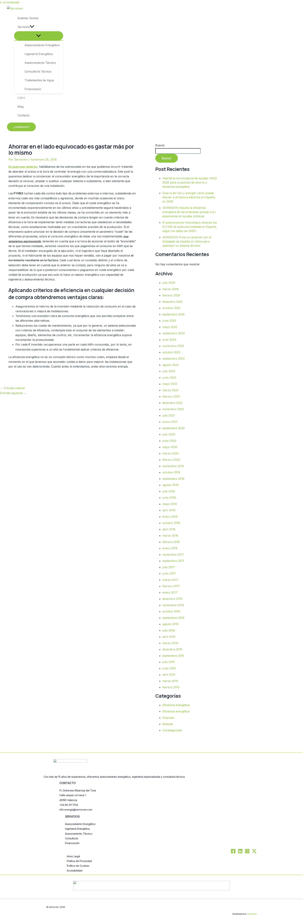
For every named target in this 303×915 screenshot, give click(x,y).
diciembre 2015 (172, 649)
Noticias (167, 724)
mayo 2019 (169, 504)
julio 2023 (168, 371)
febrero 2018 (171, 542)
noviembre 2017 (173, 554)
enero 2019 (169, 516)
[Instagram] (247, 852)
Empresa (168, 717)
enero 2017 (169, 592)
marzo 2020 (170, 453)
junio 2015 (169, 668)
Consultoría (71, 838)
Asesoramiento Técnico (78, 833)
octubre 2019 (171, 472)
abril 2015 (168, 674)
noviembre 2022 (173, 409)
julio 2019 (168, 491)
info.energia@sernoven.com (75, 809)
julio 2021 (168, 415)
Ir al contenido (9, 2)
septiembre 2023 (173, 358)
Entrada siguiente (13, 393)
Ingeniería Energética (77, 828)
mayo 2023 (169, 384)
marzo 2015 (170, 681)
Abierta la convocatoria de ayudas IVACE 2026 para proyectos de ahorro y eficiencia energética (189, 182)
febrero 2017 (171, 586)
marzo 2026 (170, 289)
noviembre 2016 (173, 605)
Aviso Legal (73, 856)
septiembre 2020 (173, 428)
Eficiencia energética (176, 705)
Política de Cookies (78, 865)
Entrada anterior (12, 388)
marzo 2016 (170, 643)
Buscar (160, 145)
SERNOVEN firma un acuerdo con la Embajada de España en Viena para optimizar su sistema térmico (186, 241)
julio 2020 (168, 434)
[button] (32, 26)
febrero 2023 (171, 396)
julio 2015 (168, 662)
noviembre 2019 (173, 466)
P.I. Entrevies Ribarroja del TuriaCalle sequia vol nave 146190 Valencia (77, 795)
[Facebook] (233, 852)
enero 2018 (169, 548)
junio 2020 (169, 440)
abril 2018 (168, 529)
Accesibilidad (74, 870)
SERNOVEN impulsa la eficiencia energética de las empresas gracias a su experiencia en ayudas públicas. (189, 212)
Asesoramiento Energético (80, 823)
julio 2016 (168, 630)
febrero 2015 (171, 687)
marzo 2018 (170, 535)
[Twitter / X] (254, 852)
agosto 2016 (170, 624)
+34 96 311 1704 (68, 804)
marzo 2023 (170, 390)
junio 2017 (169, 573)
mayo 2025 (169, 327)
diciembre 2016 (172, 599)
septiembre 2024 (173, 333)
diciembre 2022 (172, 403)
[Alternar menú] (38, 35)
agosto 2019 (170, 485)
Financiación (72, 843)
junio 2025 (169, 320)
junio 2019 (169, 497)
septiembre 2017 (173, 561)
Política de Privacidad (79, 861)
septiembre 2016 (173, 617)
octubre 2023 (171, 352)
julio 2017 (168, 567)
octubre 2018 (171, 523)
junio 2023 (169, 377)
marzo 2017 (170, 580)
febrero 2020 (171, 459)
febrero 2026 (171, 295)
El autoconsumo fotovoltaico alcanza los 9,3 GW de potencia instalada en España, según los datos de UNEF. (189, 227)
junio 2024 (169, 339)
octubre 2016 (171, 611)
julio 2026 (168, 282)
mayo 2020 (169, 447)
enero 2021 (169, 422)
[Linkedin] (240, 852)
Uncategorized (172, 730)
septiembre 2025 (173, 314)
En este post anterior (22, 166)
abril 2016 (168, 636)
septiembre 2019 (173, 478)
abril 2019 (168, 510)
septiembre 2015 (173, 655)
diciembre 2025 (172, 301)
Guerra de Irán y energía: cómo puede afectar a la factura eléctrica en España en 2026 (188, 197)
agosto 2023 (170, 365)
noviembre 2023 (173, 346)
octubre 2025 (171, 308)
